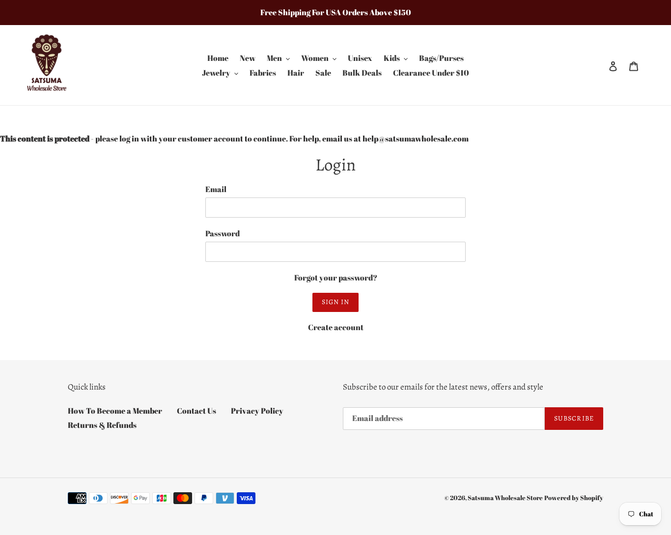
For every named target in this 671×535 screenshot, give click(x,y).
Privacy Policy (257, 410)
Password (222, 233)
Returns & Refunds (102, 425)
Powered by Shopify (573, 497)
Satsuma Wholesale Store (505, 497)
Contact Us (196, 410)
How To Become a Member (115, 410)
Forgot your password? (335, 277)
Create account (335, 327)
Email (215, 189)
